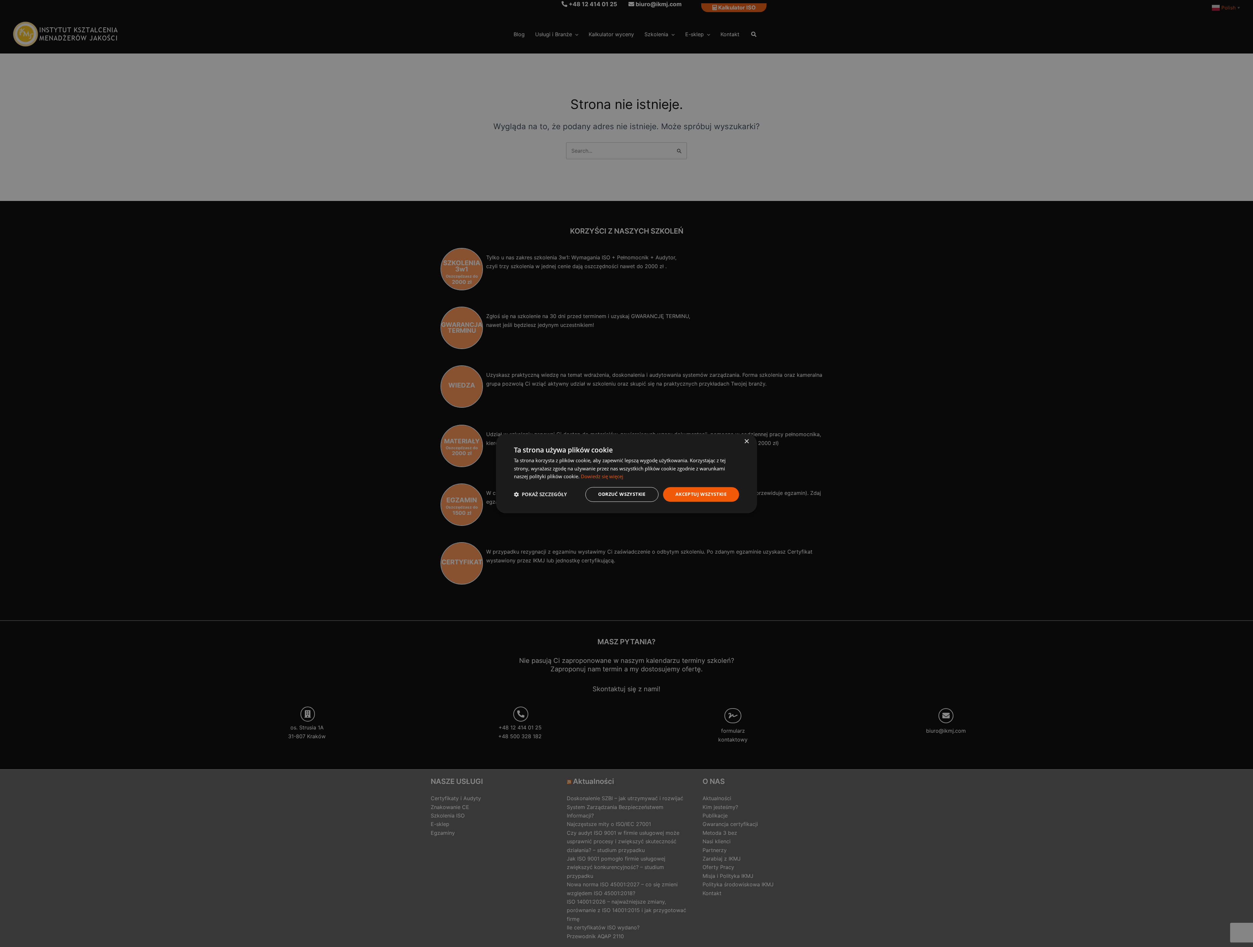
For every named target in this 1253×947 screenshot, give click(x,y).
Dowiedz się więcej (602, 476)
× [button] (746, 441)
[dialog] (626, 473)
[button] (540, 494)
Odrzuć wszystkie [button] (621, 494)
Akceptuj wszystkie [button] (701, 494)
